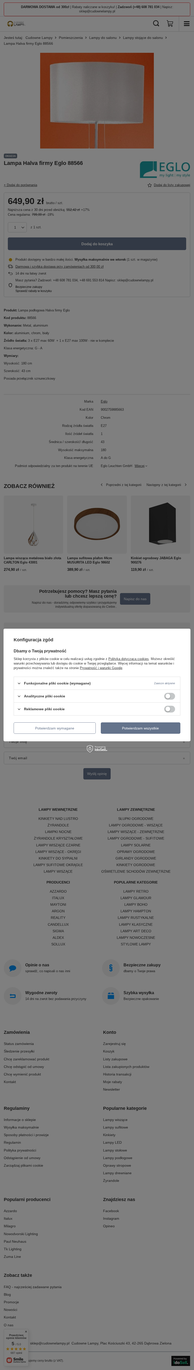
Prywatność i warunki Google (101, 668)
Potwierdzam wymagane (54, 728)
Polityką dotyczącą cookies (128, 659)
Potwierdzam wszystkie (140, 728)
